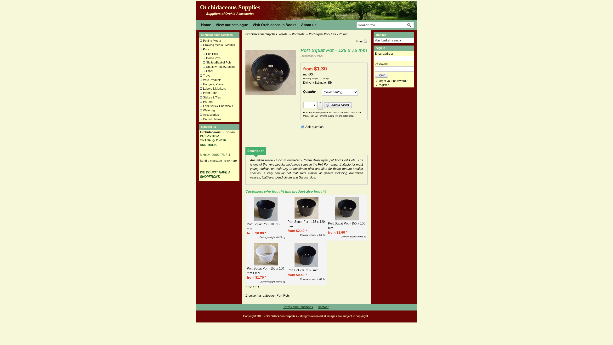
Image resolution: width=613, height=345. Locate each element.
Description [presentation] (255, 151)
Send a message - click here (218, 160)
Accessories (211, 114)
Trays (206, 75)
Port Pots (212, 54)
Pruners (208, 102)
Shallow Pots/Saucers (220, 67)
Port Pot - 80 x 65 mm (303, 270)
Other (209, 71)
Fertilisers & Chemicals (218, 106)
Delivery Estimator (315, 82)
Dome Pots (213, 58)
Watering (209, 110)
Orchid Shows (212, 119)
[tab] (255, 151)
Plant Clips (210, 93)
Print (359, 41)
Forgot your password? (393, 81)
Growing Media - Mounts (219, 45)
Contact (323, 307)
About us (308, 25)
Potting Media (212, 40)
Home (206, 25)
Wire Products (212, 80)
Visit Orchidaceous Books (274, 25)
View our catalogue (232, 25)
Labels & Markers (214, 88)
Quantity (309, 91)
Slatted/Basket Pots (218, 62)
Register (383, 85)
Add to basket (340, 105)
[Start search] (409, 25)
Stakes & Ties (212, 97)
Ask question (314, 127)
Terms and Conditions (298, 307)
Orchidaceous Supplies (230, 7)
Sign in (381, 75)
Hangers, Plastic (213, 84)
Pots (206, 49)
